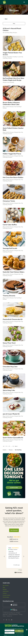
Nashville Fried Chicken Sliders (13, 272)
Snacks (10, 58)
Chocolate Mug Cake (10, 367)
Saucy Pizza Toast (9, 343)
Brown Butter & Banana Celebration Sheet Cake (11, 103)
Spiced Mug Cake (9, 390)
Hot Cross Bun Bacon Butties (13, 177)
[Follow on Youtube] (12, 620)
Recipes (15, 32)
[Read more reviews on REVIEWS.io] (18, 572)
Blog (11, 32)
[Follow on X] (9, 620)
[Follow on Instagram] (6, 620)
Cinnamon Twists (9, 201)
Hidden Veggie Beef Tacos (12, 154)
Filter (14, 23)
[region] (14, 556)
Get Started (14, 530)
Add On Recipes (10, 106)
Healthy (15, 56)
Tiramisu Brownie (9, 296)
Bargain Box (18, 132)
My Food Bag (6, 32)
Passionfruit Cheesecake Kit (12, 319)
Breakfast (9, 56)
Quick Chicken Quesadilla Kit (13, 438)
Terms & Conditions (13, 614)
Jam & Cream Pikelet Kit (11, 414)
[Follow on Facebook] (4, 620)
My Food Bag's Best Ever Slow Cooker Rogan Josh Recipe (13, 79)
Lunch (19, 56)
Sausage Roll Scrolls (10, 248)
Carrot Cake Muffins (10, 225)
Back (6, 19)
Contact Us (9, 616)
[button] (4, 556)
